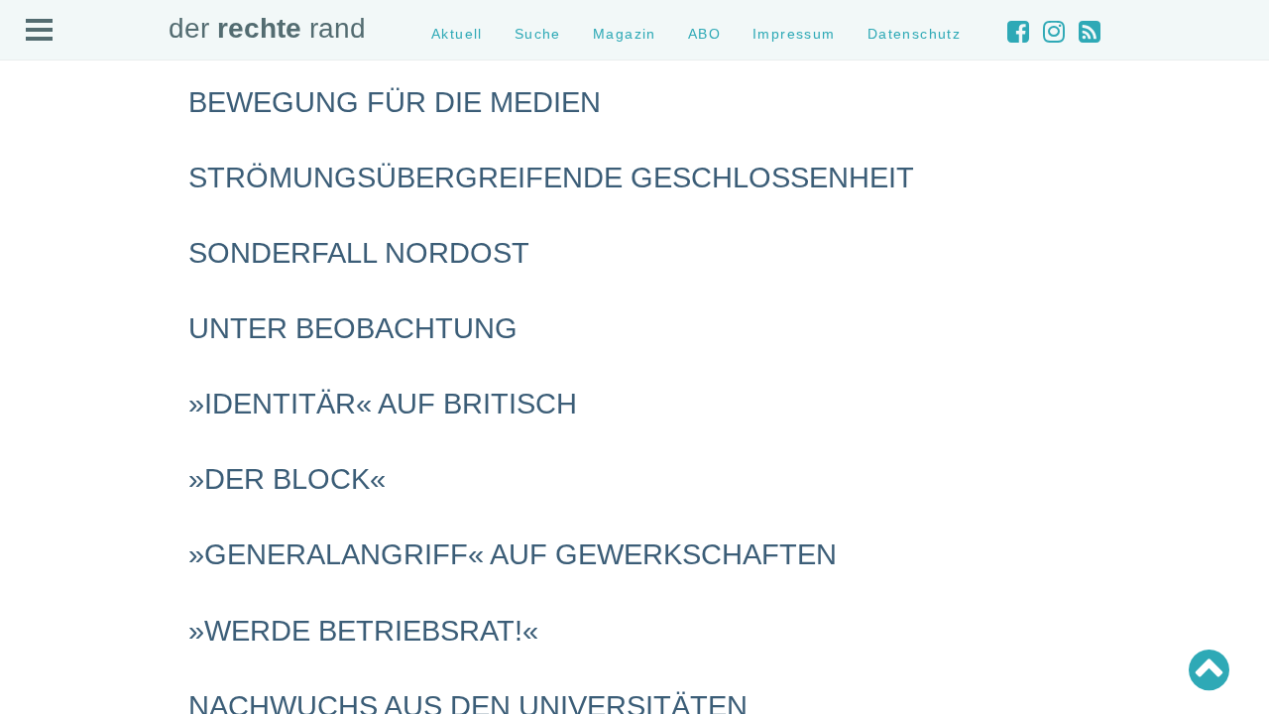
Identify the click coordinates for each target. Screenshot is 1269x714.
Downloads (51, 250)
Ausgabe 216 (57, 651)
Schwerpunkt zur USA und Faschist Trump (142, 397)
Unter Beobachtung (353, 328)
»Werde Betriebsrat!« (363, 631)
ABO (704, 34)
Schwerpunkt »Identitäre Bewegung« (124, 415)
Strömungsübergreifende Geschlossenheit (551, 177)
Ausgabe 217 (57, 633)
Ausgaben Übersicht (78, 544)
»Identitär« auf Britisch (382, 403)
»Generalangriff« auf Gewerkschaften (512, 554)
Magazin (44, 196)
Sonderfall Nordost (358, 253)
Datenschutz (56, 286)
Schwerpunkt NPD (72, 468)
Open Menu (39, 31)
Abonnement (56, 232)
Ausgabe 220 (57, 580)
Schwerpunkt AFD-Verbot (92, 380)
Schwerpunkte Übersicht (90, 362)
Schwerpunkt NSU (72, 432)
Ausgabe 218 (57, 615)
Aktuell (39, 162)
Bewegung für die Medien (394, 102)
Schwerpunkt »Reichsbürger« (103, 450)
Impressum (52, 268)
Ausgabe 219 (57, 598)
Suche (38, 180)
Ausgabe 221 (57, 562)
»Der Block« (287, 479)
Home (37, 144)
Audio (36, 214)
